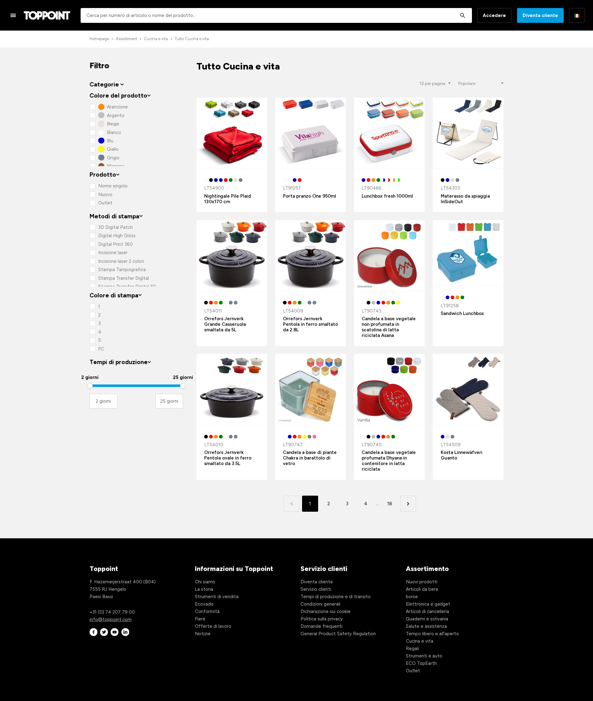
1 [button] (310, 503)
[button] (408, 503)
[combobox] (276, 15)
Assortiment (126, 38)
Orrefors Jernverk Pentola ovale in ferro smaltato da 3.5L (227, 458)
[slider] (90, 385)
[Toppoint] (47, 15)
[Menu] (13, 15)
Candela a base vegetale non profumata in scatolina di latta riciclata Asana (389, 327)
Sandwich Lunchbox (462, 313)
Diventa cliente (540, 15)
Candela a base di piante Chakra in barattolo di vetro (310, 458)
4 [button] (365, 503)
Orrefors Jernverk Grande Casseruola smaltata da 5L (225, 324)
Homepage (99, 38)
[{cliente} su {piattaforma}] (94, 632)
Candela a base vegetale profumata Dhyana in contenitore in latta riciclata (389, 461)
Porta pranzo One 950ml (309, 196)
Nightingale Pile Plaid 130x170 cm (227, 198)
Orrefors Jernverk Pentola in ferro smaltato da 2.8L (310, 324)
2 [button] (328, 503)
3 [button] (347, 503)
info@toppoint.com (111, 619)
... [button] (377, 503)
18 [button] (389, 503)
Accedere (494, 15)
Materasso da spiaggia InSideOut (465, 198)
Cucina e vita (156, 38)
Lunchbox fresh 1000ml (387, 196)
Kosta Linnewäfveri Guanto (461, 455)
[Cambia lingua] (577, 15)
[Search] (462, 15)
